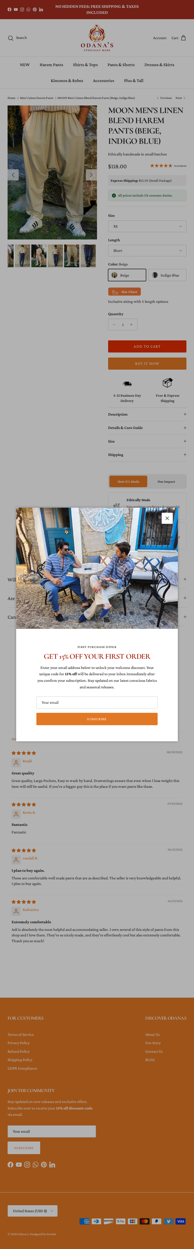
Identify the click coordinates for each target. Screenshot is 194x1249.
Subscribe (97, 719)
